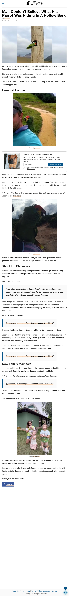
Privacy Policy (25, 591)
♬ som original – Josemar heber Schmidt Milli (35, 323)
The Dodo (17, 196)
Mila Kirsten (7, 18)
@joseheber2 (36, 148)
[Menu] (3, 3)
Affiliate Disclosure (43, 591)
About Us (15, 591)
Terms (33, 591)
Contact (54, 591)
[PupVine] (34, 4)
